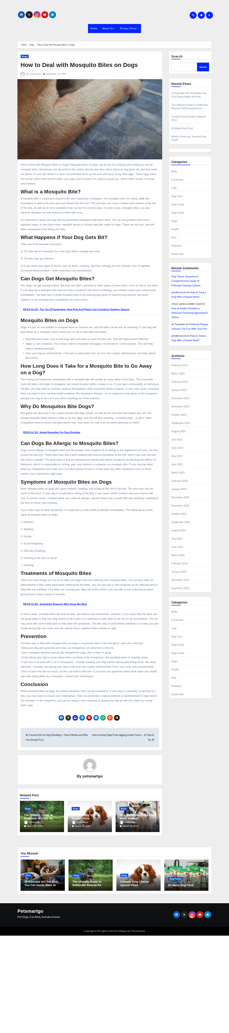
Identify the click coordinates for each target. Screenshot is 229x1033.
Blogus (123, 931)
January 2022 (179, 571)
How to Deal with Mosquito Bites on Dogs (79, 65)
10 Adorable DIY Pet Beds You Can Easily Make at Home (41, 885)
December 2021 (180, 580)
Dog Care (176, 196)
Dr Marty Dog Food (182, 128)
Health (175, 229)
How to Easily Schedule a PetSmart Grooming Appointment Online (189, 313)
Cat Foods (177, 179)
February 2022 (179, 563)
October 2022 (179, 514)
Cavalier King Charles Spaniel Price (86, 816)
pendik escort (178, 292)
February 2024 (179, 381)
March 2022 (178, 555)
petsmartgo (35, 74)
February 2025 (179, 365)
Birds (174, 171)
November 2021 (180, 588)
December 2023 (180, 398)
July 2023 (176, 439)
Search (177, 56)
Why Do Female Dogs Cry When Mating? (136, 816)
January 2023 (179, 489)
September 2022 (180, 522)
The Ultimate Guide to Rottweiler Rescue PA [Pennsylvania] (38, 818)
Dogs (24, 56)
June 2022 (177, 547)
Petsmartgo (30, 911)
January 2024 (179, 390)
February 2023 (179, 481)
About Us (108, 28)
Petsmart (176, 245)
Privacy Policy (128, 28)
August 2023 (178, 431)
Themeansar (138, 931)
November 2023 (180, 406)
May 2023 (177, 456)
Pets (174, 237)
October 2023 (179, 415)
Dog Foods (177, 204)
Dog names (177, 212)
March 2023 (178, 472)
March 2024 (178, 373)
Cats (174, 188)
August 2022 (178, 530)
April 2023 (177, 464)
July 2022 (176, 538)
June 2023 (177, 448)
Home (93, 28)
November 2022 (180, 505)
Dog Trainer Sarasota (183, 276)
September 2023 (180, 423)
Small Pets (177, 254)
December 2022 (180, 497)
